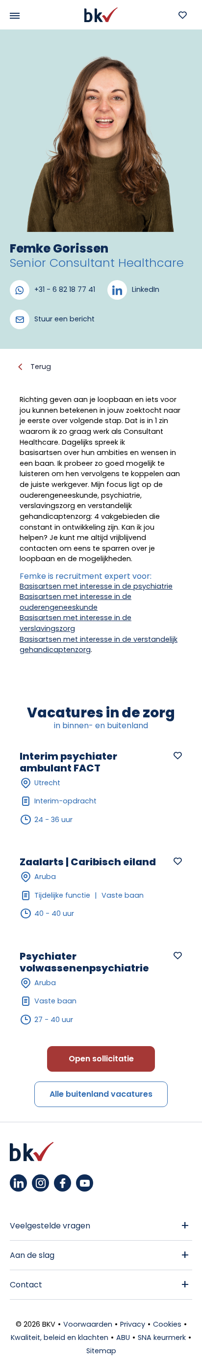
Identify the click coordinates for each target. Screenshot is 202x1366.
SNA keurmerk (162, 1337)
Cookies (167, 1324)
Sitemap (101, 1351)
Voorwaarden (87, 1324)
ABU (123, 1337)
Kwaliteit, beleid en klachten (59, 1337)
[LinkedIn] (18, 1183)
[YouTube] (84, 1183)
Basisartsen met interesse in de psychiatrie (96, 586)
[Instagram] (40, 1183)
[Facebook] (62, 1183)
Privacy (132, 1324)
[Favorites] (182, 15)
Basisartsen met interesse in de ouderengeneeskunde (75, 602)
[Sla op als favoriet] (177, 755)
